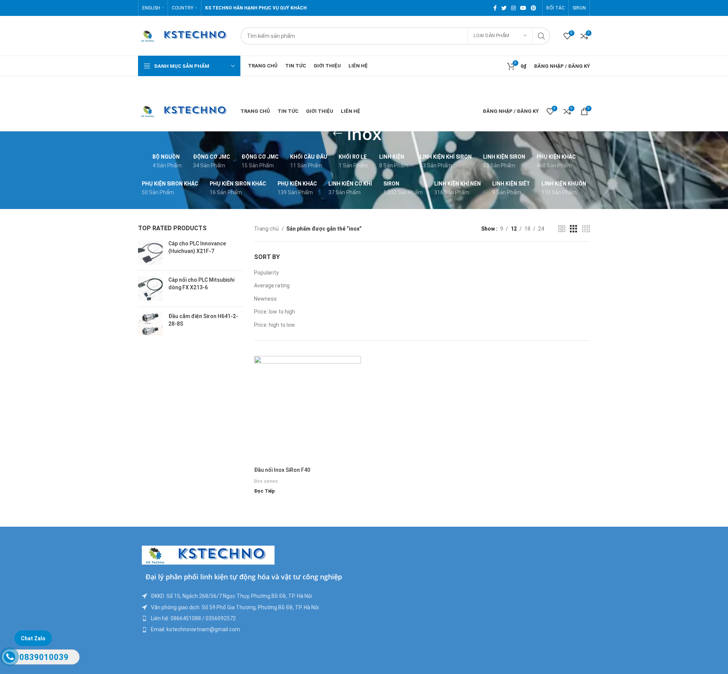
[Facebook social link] (495, 8)
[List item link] (251, 618)
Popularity (266, 273)
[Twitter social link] (504, 8)
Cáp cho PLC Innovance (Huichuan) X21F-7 (197, 247)
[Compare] (355, 368)
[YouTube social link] (523, 8)
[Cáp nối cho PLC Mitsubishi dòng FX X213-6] (150, 288)
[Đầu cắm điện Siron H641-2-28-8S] (150, 324)
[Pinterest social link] (533, 8)
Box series (266, 481)
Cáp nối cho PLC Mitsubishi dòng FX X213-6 (201, 283)
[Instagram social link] (513, 8)
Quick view (355, 385)
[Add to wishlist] (355, 402)
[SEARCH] (541, 36)
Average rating (272, 285)
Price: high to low (274, 325)
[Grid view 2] (561, 229)
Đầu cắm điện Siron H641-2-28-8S (203, 320)
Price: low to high (274, 312)
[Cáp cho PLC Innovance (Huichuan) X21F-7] (150, 252)
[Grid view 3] (573, 229)
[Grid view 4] (586, 229)
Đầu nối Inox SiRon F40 (282, 470)
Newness (265, 299)
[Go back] (337, 133)
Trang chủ (267, 229)
